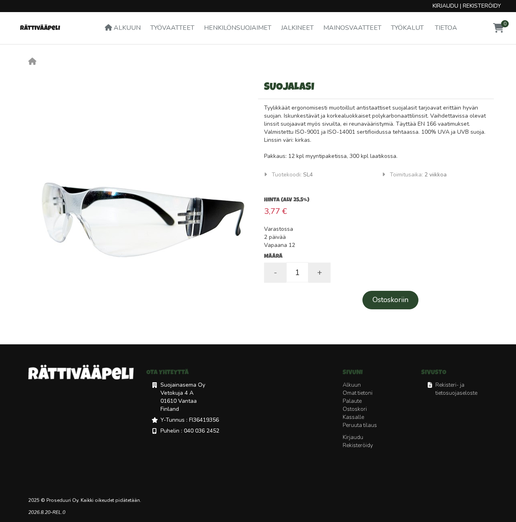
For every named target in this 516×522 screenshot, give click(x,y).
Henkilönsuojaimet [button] (237, 27)
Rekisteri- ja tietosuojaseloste (456, 389)
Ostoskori (355, 409)
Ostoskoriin (390, 299)
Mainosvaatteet (352, 27)
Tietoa (445, 27)
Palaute (352, 401)
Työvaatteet (172, 27)
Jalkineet (297, 27)
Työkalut (407, 27)
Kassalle (353, 417)
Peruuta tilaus (360, 425)
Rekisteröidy (482, 6)
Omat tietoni (357, 393)
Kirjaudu (445, 6)
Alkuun (126, 27)
